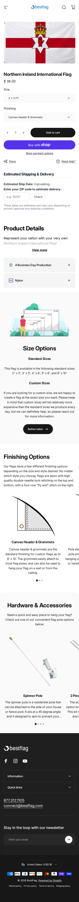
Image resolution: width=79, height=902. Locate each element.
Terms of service (46, 886)
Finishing (10, 108)
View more (39, 250)
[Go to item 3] (42, 580)
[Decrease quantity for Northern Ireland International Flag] (8, 132)
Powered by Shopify (50, 880)
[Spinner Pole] (33, 662)
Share (12, 161)
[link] (38, 429)
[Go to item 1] (37, 580)
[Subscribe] (68, 839)
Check (38, 197)
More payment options (39, 153)
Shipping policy (63, 886)
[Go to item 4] (43, 724)
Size (7, 89)
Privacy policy (30, 886)
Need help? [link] (68, 161)
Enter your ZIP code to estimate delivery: (32, 189)
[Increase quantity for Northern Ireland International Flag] (23, 132)
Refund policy (15, 886)
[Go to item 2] (39, 580)
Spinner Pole (33, 696)
